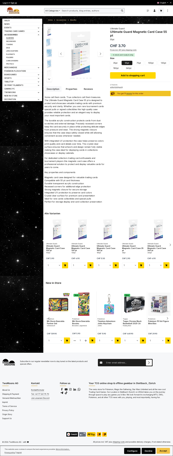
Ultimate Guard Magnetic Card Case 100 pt (55, 248)
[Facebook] (62, 390)
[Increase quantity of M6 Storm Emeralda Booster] (85, 340)
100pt (150, 63)
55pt (127, 63)
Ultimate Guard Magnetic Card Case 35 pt (132, 248)
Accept (163, 451)
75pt (139, 63)
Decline (148, 451)
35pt (115, 63)
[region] (75, 54)
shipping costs (119, 442)
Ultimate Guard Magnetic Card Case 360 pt (156, 248)
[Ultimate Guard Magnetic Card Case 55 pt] (80, 54)
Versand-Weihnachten (11, 398)
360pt (128, 68)
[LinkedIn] (75, 390)
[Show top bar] (168, 11)
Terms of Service (9, 406)
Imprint (5, 402)
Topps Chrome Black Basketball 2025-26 (132, 322)
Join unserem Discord (40, 398)
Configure (132, 451)
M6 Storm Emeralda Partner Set (55, 322)
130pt (163, 63)
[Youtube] (66, 390)
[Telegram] (62, 393)
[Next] (100, 53)
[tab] (53, 89)
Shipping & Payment (10, 394)
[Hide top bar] (170, 3)
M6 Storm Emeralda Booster (81, 322)
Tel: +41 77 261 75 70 (40, 394)
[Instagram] (70, 390)
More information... (63, 449)
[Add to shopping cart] (65, 265)
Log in (5, 3)
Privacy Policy (8, 410)
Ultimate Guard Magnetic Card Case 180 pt (106, 248)
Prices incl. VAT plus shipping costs (123, 50)
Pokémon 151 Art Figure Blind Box (158, 322)
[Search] (122, 10)
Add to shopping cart (133, 75)
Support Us (7, 418)
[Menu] (148, 11)
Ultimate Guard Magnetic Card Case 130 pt (80, 248)
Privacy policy (10, 452)
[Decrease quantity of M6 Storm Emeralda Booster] (74, 340)
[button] (38, 27)
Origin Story (7, 414)
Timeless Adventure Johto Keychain (106, 322)
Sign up (14, 3)
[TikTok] (66, 393)
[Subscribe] (149, 363)
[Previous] (61, 53)
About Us (6, 390)
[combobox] (90, 10)
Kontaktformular (37, 390)
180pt (116, 68)
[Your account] (154, 11)
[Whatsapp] (79, 390)
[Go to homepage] (13, 10)
